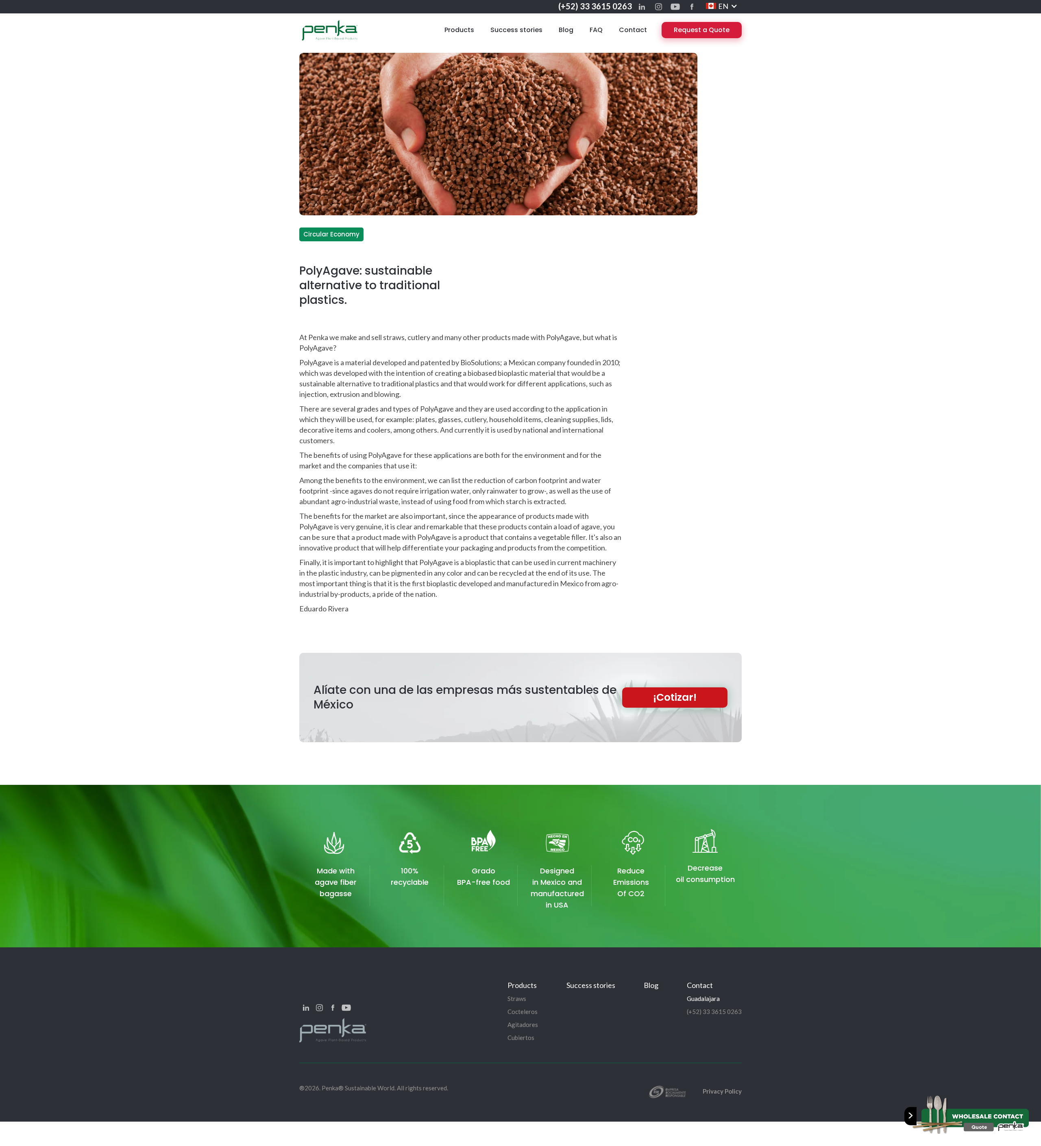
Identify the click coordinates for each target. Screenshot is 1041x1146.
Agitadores (522, 1024)
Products (459, 30)
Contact (633, 30)
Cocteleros (522, 1011)
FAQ (596, 30)
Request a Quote (702, 30)
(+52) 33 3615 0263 (595, 6)
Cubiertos (520, 1037)
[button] (722, 6)
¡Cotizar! (675, 697)
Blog (566, 30)
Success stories (516, 30)
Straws (516, 998)
